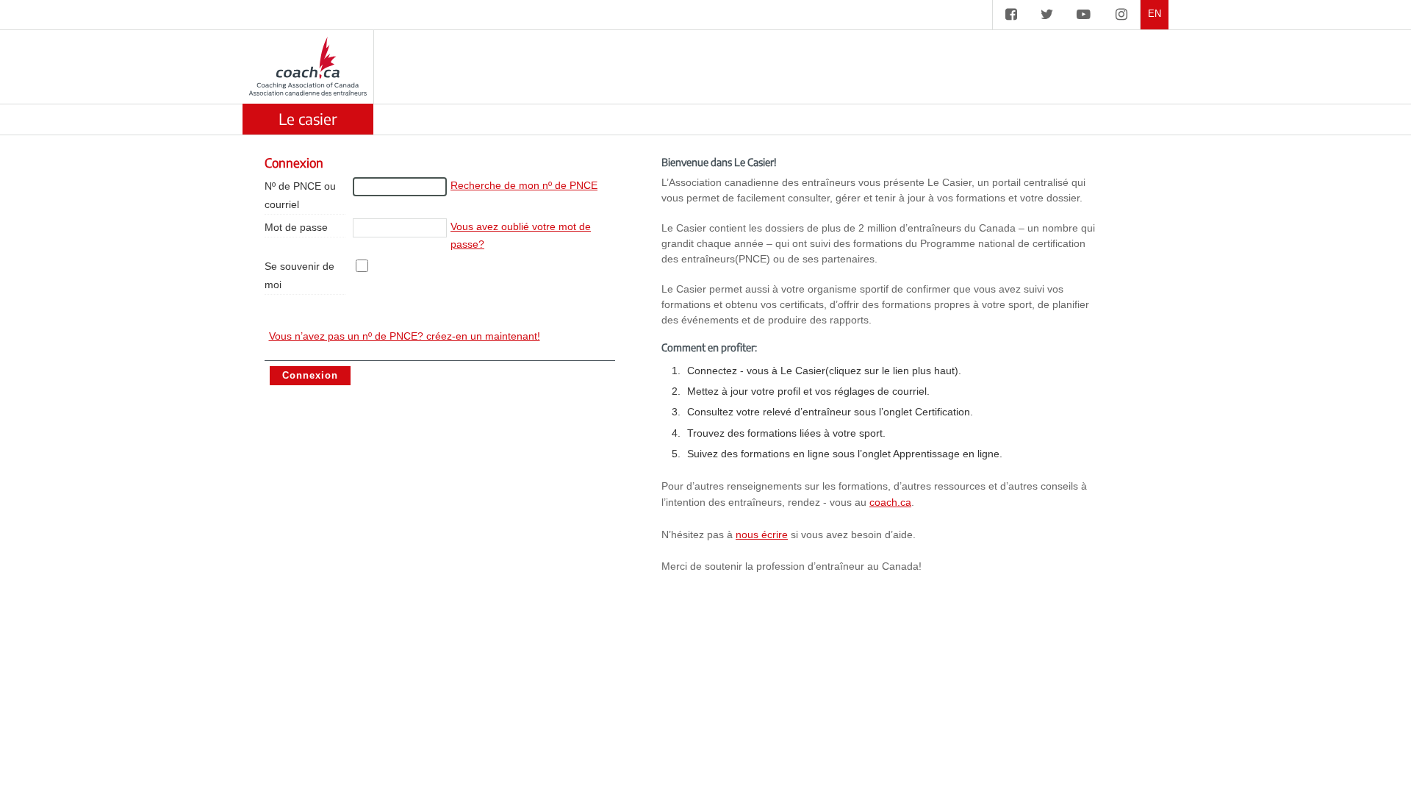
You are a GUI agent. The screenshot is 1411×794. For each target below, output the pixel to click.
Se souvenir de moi (299, 275)
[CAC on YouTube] (1083, 14)
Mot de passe (296, 227)
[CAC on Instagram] (1121, 14)
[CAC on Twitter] (1047, 14)
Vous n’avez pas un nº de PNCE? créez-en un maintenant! (404, 336)
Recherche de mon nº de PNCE (523, 185)
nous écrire (762, 534)
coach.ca (890, 502)
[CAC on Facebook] (1011, 14)
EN (1154, 14)
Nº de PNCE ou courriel (300, 195)
